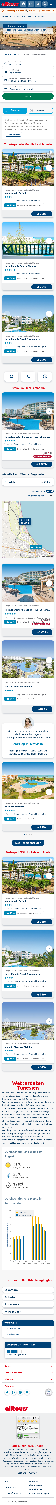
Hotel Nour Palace (14, 806)
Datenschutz (10, 1487)
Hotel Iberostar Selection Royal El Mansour (28, 436)
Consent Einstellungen (38, 1493)
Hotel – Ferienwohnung (35, 54)
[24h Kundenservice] (28, 377)
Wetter (40, 110)
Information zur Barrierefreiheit (35, 1487)
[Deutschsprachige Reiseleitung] (11, 377)
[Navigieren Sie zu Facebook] (7, 1392)
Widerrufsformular (13, 1493)
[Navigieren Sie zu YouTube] (27, 1392)
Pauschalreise (12, 54)
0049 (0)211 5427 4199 (28, 744)
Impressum (33, 1481)
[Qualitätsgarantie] (45, 377)
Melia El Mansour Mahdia (18, 686)
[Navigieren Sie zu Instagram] (13, 1392)
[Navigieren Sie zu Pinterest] (20, 1392)
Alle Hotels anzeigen (28, 842)
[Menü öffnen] (51, 4)
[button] (36, 544)
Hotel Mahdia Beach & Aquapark (22, 339)
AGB (6, 1481)
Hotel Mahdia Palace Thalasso (20, 266)
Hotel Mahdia (13, 1334)
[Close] (53, 10)
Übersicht (15, 110)
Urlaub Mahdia (13, 1328)
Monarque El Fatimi (15, 193)
